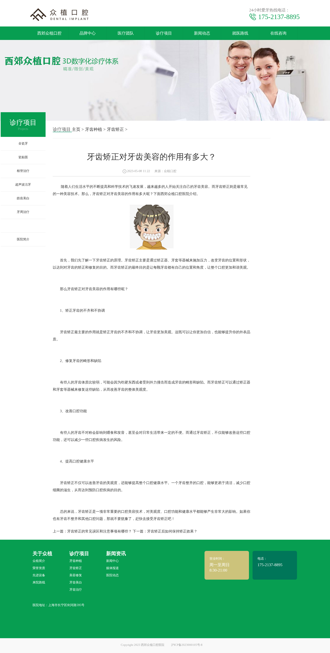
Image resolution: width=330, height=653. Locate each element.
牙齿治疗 (75, 589)
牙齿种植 (23, 225)
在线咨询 (278, 33)
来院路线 (39, 582)
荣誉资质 (39, 568)
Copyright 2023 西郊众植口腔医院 (142, 644)
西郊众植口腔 (49, 33)
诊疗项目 (164, 33)
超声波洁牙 (23, 184)
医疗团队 (126, 33)
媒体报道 (112, 568)
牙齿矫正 (115, 129)
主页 (76, 129)
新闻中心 (112, 561)
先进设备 (39, 575)
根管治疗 (23, 171)
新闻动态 (202, 33)
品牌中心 (87, 33)
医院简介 (23, 239)
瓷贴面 (23, 157)
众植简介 (39, 561)
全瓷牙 (23, 143)
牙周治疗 (23, 212)
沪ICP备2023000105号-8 (186, 644)
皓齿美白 (23, 198)
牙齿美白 (75, 582)
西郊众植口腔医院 (175, 194)
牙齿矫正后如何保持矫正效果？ (172, 531)
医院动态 (112, 575)
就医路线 (240, 33)
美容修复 (75, 575)
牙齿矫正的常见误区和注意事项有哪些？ (99, 531)
